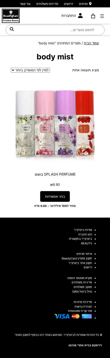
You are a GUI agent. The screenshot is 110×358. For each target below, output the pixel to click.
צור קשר (25, 4)
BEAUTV (86, 243)
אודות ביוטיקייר (83, 230)
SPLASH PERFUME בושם (55, 174)
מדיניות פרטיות (83, 302)
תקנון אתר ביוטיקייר (80, 263)
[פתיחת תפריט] (102, 16)
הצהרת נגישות (83, 306)
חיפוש (12, 29)
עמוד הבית (91, 43)
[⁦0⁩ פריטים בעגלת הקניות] (93, 16)
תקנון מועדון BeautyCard (77, 258)
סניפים (83, 4)
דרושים (68, 4)
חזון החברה (85, 234)
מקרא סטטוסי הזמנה (79, 278)
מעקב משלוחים (83, 287)
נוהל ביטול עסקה (82, 291)
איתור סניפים (84, 254)
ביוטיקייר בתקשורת (80, 239)
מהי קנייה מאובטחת (80, 311)
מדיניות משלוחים (47, 4)
